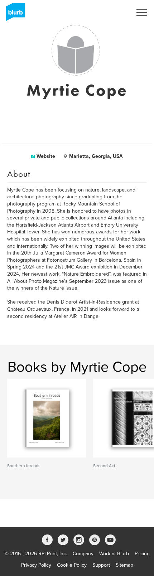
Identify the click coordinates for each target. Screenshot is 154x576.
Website (46, 156)
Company (83, 554)
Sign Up (114, 12)
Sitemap (124, 565)
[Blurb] (13, 14)
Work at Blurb (114, 554)
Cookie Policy (72, 565)
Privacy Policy (36, 565)
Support (101, 565)
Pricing (142, 554)
